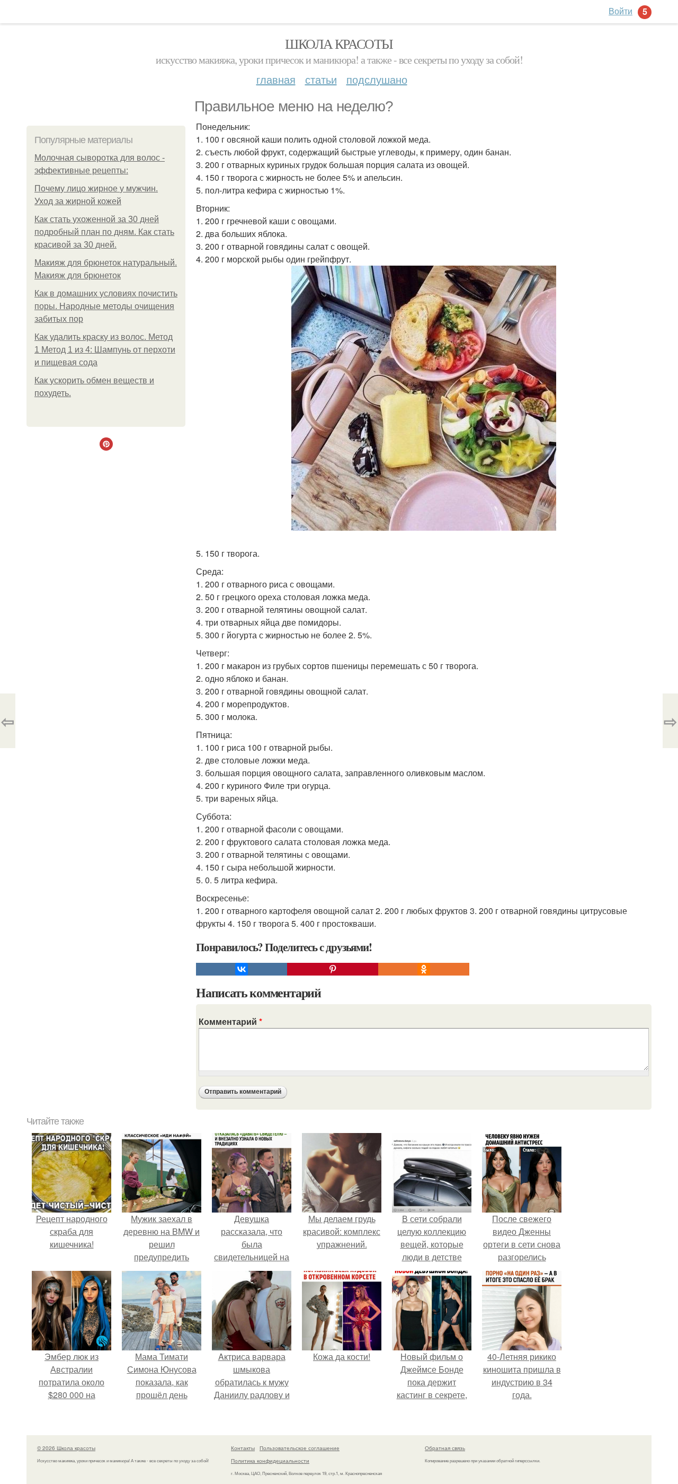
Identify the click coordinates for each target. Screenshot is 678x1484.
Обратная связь (445, 1448)
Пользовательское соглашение (300, 1448)
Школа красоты (338, 43)
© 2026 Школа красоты (66, 1448)
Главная (276, 79)
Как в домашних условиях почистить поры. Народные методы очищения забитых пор (105, 306)
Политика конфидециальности (270, 1460)
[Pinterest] (332, 969)
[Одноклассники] (423, 969)
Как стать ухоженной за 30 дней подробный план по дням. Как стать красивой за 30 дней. (104, 232)
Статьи (321, 79)
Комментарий (230, 1021)
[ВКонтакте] (241, 969)
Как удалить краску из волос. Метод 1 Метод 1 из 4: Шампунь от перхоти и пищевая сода (104, 349)
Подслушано (376, 79)
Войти (620, 11)
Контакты (243, 1448)
